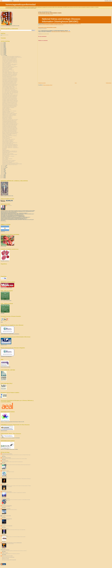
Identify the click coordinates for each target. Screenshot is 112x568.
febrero (4, 173)
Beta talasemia (4, 148)
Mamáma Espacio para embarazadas (8, 557)
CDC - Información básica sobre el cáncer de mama (9, 88)
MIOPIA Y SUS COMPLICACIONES (11, 509)
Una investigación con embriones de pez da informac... (10, 80)
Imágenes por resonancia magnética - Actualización (9, 113)
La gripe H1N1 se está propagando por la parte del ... (9, 59)
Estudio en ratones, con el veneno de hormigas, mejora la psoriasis (15, 536)
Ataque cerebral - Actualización (6, 109)
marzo (3, 172)
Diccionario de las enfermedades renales (47, 27)
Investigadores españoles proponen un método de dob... (10, 100)
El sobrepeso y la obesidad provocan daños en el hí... (10, 102)
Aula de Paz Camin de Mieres (7, 491)
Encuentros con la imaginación (7, 525)
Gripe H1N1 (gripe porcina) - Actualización (8, 161)
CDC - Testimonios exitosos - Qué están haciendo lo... (10, 90)
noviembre (4, 165)
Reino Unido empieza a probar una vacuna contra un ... (10, 164)
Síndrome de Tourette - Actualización (7, 141)
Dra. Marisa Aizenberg (5, 498)
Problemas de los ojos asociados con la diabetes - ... (9, 115)
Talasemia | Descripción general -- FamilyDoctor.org (9, 74)
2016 (3, 51)
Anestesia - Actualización (5, 108)
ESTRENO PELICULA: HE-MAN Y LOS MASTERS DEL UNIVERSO (16, 492)
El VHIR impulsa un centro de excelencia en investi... (9, 103)
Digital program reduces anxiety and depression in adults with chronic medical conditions (14, 458)
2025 (3, 43)
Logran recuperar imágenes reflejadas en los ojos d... (9, 81)
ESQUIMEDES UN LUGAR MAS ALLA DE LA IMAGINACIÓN (12, 542)
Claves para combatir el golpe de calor (7, 143)
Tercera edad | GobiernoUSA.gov (7, 76)
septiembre (4, 167)
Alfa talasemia (4, 149)
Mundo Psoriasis (5, 535)
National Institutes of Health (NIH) (75, 23)
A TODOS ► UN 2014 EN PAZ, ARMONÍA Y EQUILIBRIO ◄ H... (11, 56)
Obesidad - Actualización (5, 136)
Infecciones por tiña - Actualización (7, 162)
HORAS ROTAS (4, 477)
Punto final (3, 526)
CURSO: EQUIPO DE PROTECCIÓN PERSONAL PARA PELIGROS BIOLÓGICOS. (18, 464)
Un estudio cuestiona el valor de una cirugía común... (9, 61)
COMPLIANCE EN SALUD (10, 471)
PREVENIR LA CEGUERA (6, 508)
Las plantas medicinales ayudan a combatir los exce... (10, 142)
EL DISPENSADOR (5, 460)
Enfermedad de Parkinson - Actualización (8, 67)
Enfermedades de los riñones (65, 31)
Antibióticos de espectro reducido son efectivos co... (9, 133)
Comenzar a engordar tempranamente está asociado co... (10, 123)
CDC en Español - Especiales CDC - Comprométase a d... (10, 147)
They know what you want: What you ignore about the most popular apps (12, 461)
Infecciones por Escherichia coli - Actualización (9, 160)
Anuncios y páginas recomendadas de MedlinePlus (9, 135)
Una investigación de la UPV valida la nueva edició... (9, 75)
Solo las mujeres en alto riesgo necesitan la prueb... (9, 131)
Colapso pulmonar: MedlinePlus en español (8, 71)
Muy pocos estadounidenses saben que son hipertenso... (10, 132)
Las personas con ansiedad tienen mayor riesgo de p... (10, 78)
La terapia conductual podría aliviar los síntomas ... (9, 126)
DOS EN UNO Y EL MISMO (6, 506)
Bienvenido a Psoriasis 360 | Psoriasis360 (9, 559)
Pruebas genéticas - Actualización (7, 137)
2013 (3, 54)
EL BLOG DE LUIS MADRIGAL (7, 505)
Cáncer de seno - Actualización (6, 65)
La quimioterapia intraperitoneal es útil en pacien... (9, 121)
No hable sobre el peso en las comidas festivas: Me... (9, 124)
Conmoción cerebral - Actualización (7, 68)
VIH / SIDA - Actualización (6, 138)
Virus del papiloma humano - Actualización (8, 156)
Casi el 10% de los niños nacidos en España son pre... (10, 95)
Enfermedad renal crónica (55, 31)
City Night (7, 519)
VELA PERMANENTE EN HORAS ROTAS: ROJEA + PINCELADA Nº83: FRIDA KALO (18, 478)
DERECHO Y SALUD (5, 470)
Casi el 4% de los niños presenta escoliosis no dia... (9, 77)
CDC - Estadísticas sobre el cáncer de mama (8, 89)
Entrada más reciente (42, 82)
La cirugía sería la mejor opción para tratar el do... (9, 83)
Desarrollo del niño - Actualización (7, 69)
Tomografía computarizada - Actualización (8, 107)
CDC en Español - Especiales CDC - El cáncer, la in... (10, 62)
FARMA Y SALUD (5, 552)
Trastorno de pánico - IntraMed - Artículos (8, 86)
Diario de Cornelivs (5, 484)
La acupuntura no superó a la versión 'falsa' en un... (9, 129)
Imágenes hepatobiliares (5, 150)
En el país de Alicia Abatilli (6, 515)
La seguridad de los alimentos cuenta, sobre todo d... (9, 125)
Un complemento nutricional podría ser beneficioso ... (9, 130)
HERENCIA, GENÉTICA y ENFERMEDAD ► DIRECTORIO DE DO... (12, 57)
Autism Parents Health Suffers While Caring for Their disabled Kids (15, 529)
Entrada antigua (108, 82)
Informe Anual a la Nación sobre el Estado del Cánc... (9, 96)
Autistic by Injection (5, 528)
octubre (4, 166)
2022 (3, 46)
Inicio (76, 82)
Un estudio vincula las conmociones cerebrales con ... (10, 60)
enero (3, 174)
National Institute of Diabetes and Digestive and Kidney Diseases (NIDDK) (56, 23)
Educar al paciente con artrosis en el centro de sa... (9, 97)
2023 (3, 45)
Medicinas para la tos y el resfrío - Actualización (9, 114)
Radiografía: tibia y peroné (6, 152)
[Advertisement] (47, 74)
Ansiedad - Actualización (5, 155)
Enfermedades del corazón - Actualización (8, 112)
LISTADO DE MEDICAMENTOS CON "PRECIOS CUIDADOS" (11, 553)
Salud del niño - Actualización (6, 63)
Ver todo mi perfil (3, 221)
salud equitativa (9, 205)
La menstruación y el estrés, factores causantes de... (9, 98)
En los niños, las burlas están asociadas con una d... (9, 120)
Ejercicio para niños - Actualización (7, 117)
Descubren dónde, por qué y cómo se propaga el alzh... (10, 94)
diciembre (4, 55)
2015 (3, 52)
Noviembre (3, 516)
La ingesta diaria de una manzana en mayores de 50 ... (10, 79)
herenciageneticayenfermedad (21, 4)
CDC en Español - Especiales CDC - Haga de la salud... (10, 72)
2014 (3, 53)
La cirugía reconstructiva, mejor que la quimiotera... (9, 106)
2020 (3, 48)
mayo (3, 170)
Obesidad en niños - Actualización (7, 118)
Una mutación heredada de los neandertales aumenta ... (10, 84)
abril (3, 171)
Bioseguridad (4, 463)
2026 (3, 42)
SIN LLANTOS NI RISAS (9, 543)
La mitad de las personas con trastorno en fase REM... (10, 101)
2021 (3, 47)
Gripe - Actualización (5, 159)
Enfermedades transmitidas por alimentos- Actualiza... (10, 154)
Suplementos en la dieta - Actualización (7, 153)
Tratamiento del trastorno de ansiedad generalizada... (9, 85)
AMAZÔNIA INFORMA (5, 549)
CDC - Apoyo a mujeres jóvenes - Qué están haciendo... (10, 92)
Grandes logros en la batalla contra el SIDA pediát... (9, 127)
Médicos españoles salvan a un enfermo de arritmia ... (10, 104)
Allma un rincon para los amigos (7, 555)
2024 (3, 44)
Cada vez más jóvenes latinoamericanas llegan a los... (10, 144)
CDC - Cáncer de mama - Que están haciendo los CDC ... (10, 91)
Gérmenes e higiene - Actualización (7, 158)
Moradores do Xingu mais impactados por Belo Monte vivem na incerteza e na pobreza (14, 550)
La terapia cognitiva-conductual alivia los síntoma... (9, 82)
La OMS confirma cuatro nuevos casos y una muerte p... (10, 119)
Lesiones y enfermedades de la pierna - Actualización (9, 66)
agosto (4, 168)
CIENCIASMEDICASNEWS (6, 457)
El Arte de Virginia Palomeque (7, 518)
